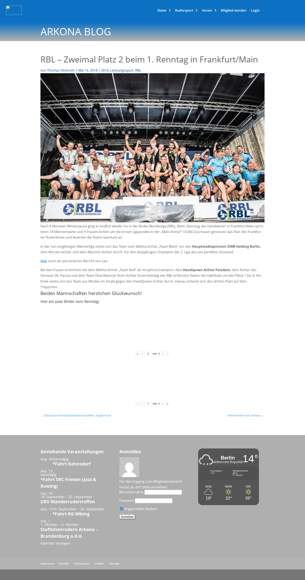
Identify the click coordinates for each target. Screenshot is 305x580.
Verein (207, 11)
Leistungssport (122, 70)
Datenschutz (82, 563)
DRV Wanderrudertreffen (67, 501)
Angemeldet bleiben (140, 508)
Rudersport (184, 11)
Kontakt (64, 563)
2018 (105, 70)
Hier (43, 261)
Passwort (126, 500)
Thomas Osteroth (61, 70)
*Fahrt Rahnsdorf (72, 464)
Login (255, 11)
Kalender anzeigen (55, 543)
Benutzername (131, 492)
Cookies (99, 563)
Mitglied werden (233, 11)
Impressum (47, 563)
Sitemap (114, 563)
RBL (138, 70)
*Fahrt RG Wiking (71, 514)
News (161, 11)
